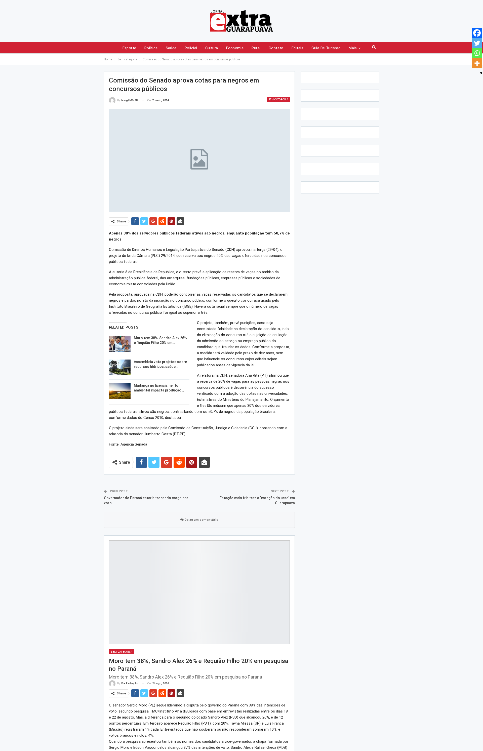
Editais (297, 48)
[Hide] (481, 73)
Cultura (211, 48)
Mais (353, 48)
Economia (235, 48)
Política (151, 48)
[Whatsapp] (477, 53)
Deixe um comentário (201, 520)
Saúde (171, 48)
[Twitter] (477, 43)
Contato (276, 48)
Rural (256, 48)
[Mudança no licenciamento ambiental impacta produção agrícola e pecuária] (120, 391)
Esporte (129, 48)
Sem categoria (278, 99)
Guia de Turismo (326, 48)
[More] (477, 63)
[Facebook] (477, 33)
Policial (191, 48)
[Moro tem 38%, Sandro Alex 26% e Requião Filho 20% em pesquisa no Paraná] (120, 344)
